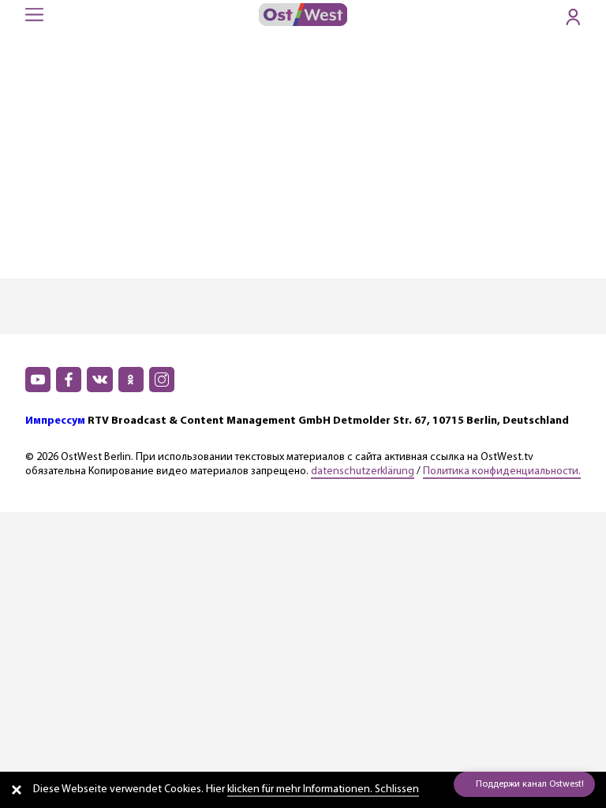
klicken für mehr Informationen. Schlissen (323, 789)
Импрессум (55, 421)
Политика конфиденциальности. (502, 471)
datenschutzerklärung (362, 471)
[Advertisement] (303, 160)
